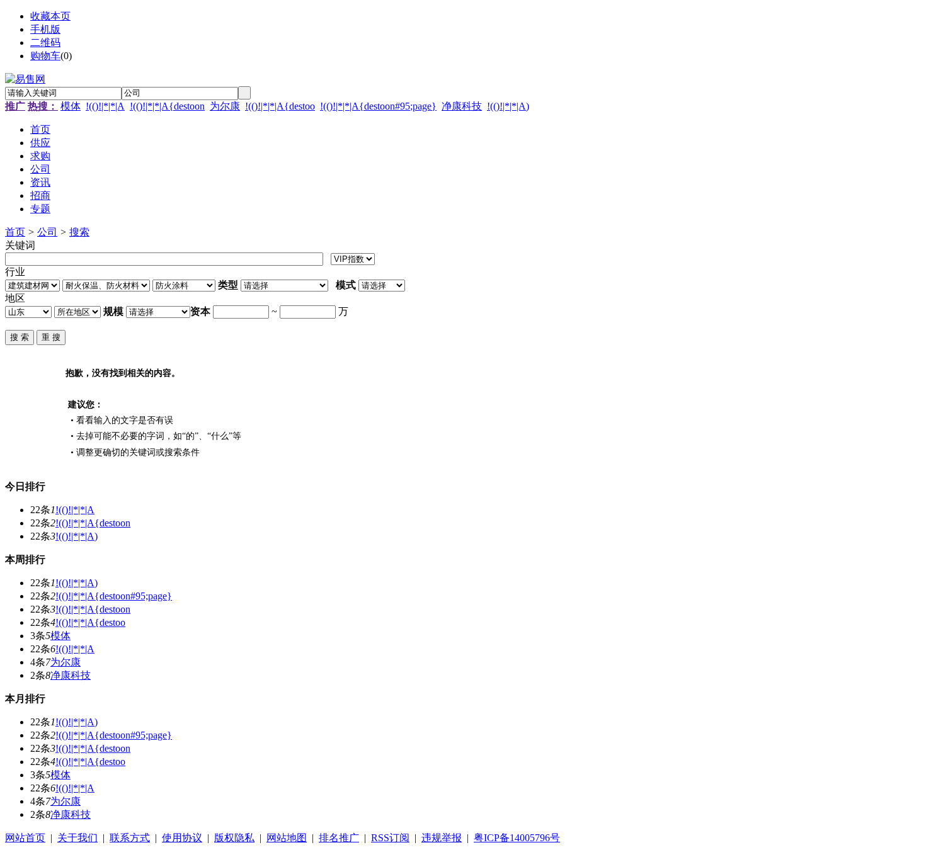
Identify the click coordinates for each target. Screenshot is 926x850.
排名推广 (339, 837)
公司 (47, 232)
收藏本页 (50, 16)
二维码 (45, 42)
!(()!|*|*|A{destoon (167, 106)
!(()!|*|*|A (105, 106)
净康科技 (462, 106)
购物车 (45, 55)
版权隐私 (234, 837)
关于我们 (77, 837)
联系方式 (130, 837)
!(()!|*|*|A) (508, 106)
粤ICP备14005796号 (517, 837)
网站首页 (25, 837)
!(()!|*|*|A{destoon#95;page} (378, 106)
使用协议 (182, 837)
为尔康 (225, 106)
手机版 (45, 29)
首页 (15, 232)
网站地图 (286, 837)
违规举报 (441, 837)
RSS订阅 (390, 837)
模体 (70, 106)
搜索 (79, 232)
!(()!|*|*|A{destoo (280, 106)
